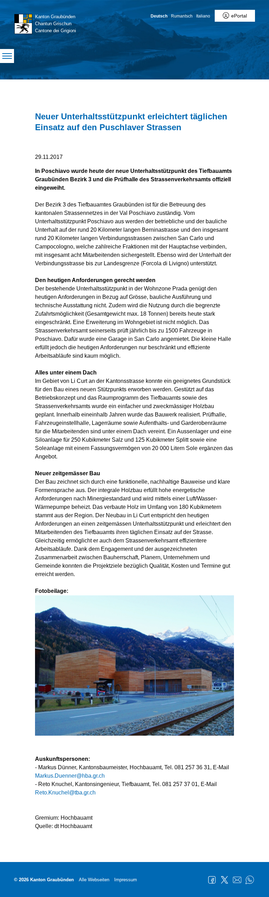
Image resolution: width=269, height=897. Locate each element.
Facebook (212, 880)
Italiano (203, 16)
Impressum (125, 879)
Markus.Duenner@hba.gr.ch (70, 776)
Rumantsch (182, 16)
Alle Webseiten (94, 879)
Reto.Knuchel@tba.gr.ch (65, 793)
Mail (237, 880)
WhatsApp (249, 880)
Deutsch (159, 16)
